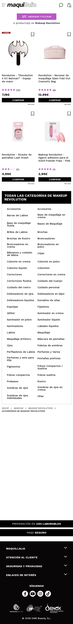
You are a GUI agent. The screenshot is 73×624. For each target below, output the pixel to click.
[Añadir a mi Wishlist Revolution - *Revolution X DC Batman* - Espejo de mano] (18, 34)
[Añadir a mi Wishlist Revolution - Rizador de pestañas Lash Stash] (18, 113)
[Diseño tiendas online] (54, 608)
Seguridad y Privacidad (24, 566)
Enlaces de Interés (21, 575)
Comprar (18, 100)
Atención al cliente (22, 557)
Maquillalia (15, 548)
